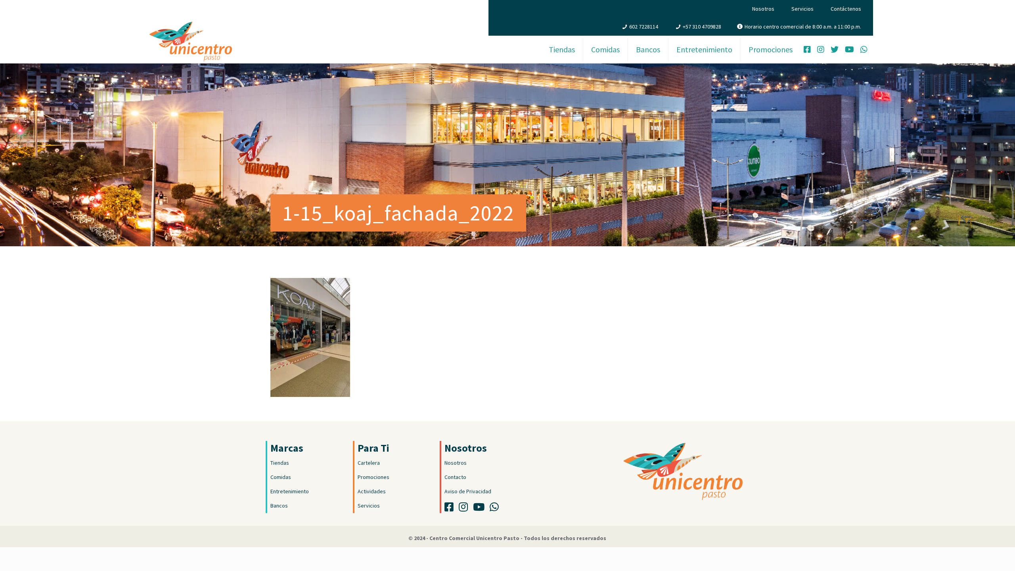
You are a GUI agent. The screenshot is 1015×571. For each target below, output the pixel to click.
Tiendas (279, 462)
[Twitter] (835, 50)
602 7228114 (643, 26)
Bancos (279, 505)
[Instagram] (820, 50)
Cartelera (369, 462)
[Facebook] (807, 50)
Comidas (280, 477)
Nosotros (763, 8)
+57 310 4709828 (702, 26)
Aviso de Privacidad (467, 491)
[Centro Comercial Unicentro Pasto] (190, 34)
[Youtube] (480, 508)
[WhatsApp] (864, 50)
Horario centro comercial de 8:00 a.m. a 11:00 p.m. (803, 26)
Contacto (455, 477)
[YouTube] (849, 50)
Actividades (372, 491)
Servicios (802, 8)
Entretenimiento (289, 491)
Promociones (373, 477)
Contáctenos (846, 8)
